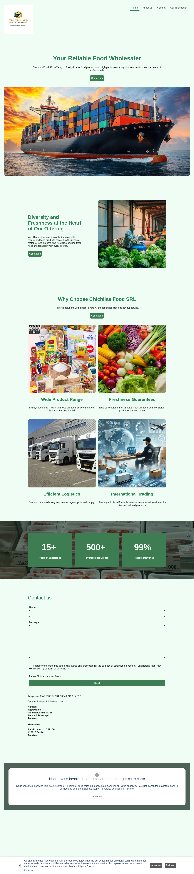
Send (97, 683)
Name (33, 607)
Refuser (170, 865)
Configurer (30, 870)
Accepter (97, 796)
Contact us (97, 78)
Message (34, 622)
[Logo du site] (18, 19)
